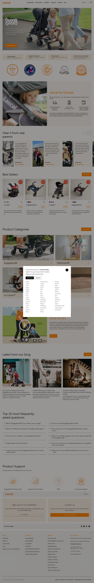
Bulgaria (27, 289)
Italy (41, 291)
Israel (41, 289)
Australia (27, 283)
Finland (27, 305)
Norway (42, 309)
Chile (27, 293)
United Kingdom (58, 307)
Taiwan (56, 301)
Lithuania (42, 297)
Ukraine (56, 303)
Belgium (27, 287)
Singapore (57, 287)
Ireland (41, 287)
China (27, 295)
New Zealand (43, 307)
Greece (27, 311)
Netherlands (43, 305)
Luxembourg (43, 299)
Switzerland (57, 299)
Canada (27, 291)
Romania (57, 283)
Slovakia (57, 289)
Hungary (42, 283)
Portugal (57, 281)
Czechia (27, 299)
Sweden (56, 297)
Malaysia (42, 303)
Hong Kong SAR (43, 281)
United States (58, 309)
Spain (56, 295)
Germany (28, 309)
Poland (41, 311)
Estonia (27, 303)
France (27, 307)
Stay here (38, 277)
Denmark (28, 301)
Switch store (30, 277)
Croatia (27, 297)
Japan (41, 293)
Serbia (56, 285)
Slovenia (57, 291)
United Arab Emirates (59, 305)
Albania (27, 281)
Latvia (41, 295)
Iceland (42, 285)
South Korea (57, 293)
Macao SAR (42, 301)
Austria (27, 285)
